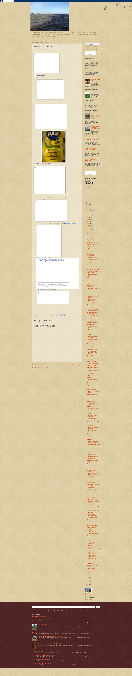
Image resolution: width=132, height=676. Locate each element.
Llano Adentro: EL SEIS (37, 632)
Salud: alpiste (90, 512)
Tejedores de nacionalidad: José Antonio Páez (93, 422)
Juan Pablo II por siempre (93, 355)
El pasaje (89, 375)
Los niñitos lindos (91, 262)
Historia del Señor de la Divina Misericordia (92, 398)
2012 (87, 582)
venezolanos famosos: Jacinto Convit (92, 313)
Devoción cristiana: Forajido (93, 269)
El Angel (89, 280)
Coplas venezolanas (90, 70)
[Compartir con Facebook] (64, 315)
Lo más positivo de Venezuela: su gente (92, 515)
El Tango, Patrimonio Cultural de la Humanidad (93, 322)
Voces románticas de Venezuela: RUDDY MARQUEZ (92, 352)
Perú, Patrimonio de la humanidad (92, 416)
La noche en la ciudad (92, 525)
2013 (87, 209)
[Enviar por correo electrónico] (60, 315)
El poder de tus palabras (92, 504)
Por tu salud (90, 343)
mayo (88, 225)
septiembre (90, 217)
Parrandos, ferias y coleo (92, 452)
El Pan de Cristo (90, 406)
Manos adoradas (90, 265)
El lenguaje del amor (91, 527)
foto (47, 76)
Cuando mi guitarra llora (92, 307)
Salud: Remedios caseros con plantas (93, 395)
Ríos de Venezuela (89, 61)
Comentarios (89, 54)
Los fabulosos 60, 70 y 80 (93, 294)
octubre (89, 215)
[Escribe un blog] (61, 315)
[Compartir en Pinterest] (65, 315)
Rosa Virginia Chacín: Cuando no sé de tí (92, 349)
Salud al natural (90, 277)
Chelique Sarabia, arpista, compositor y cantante (93, 442)
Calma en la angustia (91, 365)
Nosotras (89, 529)
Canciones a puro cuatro (92, 339)
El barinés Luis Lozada (37, 651)
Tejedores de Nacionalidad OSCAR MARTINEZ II (43, 659)
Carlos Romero (41, 75)
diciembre (89, 210)
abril (88, 227)
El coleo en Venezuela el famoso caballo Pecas (92, 474)
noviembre (89, 213)
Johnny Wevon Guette (51, 103)
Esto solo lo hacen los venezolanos (92, 573)
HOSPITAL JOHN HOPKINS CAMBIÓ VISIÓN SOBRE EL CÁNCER (93, 372)
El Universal (40, 195)
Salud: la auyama (91, 346)
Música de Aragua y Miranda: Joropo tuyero (41, 663)
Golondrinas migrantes (92, 495)
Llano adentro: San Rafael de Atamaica (93, 507)
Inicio (58, 365)
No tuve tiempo (90, 448)
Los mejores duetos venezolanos (91, 556)
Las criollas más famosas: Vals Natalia (93, 272)
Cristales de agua (91, 257)
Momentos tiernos (91, 466)
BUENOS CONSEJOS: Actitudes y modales (92, 559)
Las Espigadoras (91, 487)
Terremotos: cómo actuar (92, 242)
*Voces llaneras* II (91, 246)
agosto (89, 219)
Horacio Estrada (53, 289)
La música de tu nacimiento (93, 533)
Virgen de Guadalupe (91, 361)
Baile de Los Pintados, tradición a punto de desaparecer (44, 655)
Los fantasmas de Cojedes (93, 363)
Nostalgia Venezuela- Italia (93, 510)
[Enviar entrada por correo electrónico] (57, 315)
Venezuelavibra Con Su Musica (42, 163)
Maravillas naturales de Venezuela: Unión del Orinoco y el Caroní (95, 128)
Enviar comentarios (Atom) (44, 367)
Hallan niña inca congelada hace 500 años (93, 330)
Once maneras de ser (92, 517)
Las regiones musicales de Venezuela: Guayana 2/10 (91, 149)
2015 (87, 204)
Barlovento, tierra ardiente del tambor (93, 461)
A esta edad (89, 387)
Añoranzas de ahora (91, 454)
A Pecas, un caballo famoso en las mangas (93, 436)
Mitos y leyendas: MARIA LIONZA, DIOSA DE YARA (49, 643)
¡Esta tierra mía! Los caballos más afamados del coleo (95, 115)
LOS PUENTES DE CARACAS (91, 358)
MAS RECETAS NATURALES (90, 286)
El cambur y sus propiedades (90, 255)
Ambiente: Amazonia (91, 433)
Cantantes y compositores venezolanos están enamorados (93, 552)
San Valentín (90, 439)
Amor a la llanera (91, 267)
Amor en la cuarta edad (92, 319)
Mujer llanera (90, 425)
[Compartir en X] (62, 315)
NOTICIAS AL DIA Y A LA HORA (69, 223)
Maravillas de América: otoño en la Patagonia (92, 477)
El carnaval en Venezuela (92, 456)
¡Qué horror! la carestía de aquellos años (93, 543)
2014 (87, 207)
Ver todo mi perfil (88, 599)
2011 (87, 584)
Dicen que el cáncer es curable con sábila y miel (93, 419)
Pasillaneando (90, 377)
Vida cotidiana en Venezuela (93, 480)
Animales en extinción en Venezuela (92, 428)
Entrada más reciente (38, 365)
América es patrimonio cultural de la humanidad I (93, 548)
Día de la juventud (91, 458)
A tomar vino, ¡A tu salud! (92, 545)
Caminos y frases (91, 568)
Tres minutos (90, 252)
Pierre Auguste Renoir (92, 244)
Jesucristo (89, 519)
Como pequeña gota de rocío (93, 304)
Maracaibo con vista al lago (93, 570)
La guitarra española (91, 531)
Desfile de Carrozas (91, 389)
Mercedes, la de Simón (92, 468)
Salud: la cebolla (90, 401)
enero (88, 580)
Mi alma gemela (90, 302)
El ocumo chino (94, 93)
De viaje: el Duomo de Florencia (92, 240)
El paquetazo (90, 385)
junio (88, 223)
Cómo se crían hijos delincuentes (91, 300)
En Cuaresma (90, 463)
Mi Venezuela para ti (91, 324)
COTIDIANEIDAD (91, 497)
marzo (89, 229)
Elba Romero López (91, 594)
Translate (95, 46)
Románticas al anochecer (92, 341)
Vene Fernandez (55, 165)
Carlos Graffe (52, 76)
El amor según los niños (92, 292)
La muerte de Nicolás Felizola (92, 139)
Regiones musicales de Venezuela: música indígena (95, 81)
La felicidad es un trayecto (93, 450)
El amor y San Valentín (92, 489)
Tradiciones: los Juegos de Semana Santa (91, 103)
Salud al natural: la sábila (43, 624)
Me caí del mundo (91, 482)
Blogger (81, 610)
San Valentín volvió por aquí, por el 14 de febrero (93, 445)
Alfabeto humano (91, 382)
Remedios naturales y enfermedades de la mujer (93, 310)
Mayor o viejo (90, 237)
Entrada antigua (77, 365)
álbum (48, 223)
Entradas (88, 51)
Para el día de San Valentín (93, 499)
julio (88, 221)
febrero (89, 232)
